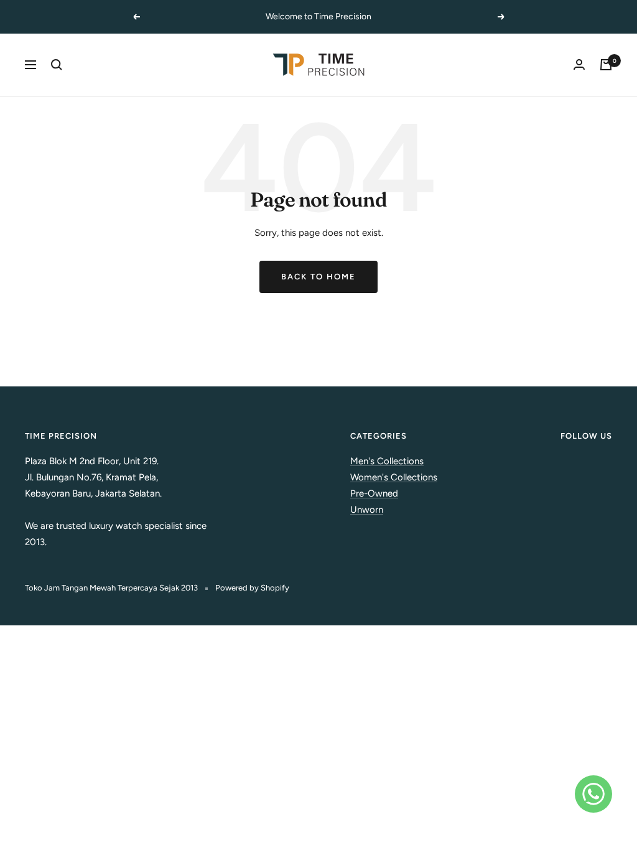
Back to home (318, 276)
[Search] (56, 64)
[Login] (579, 64)
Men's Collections (387, 461)
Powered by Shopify (252, 587)
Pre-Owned (374, 493)
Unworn (366, 509)
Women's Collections (393, 477)
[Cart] (606, 64)
